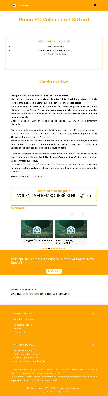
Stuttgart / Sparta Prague (37, 240)
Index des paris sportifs (26, 357)
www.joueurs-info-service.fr (75, 373)
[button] (82, 214)
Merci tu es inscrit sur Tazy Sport (31, 361)
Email (18, 328)
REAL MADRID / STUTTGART (64, 241)
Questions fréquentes (25, 319)
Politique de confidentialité (69, 388)
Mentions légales (34, 388)
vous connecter (31, 293)
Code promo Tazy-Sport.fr (27, 354)
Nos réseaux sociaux (24, 350)
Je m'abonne (54, 271)
